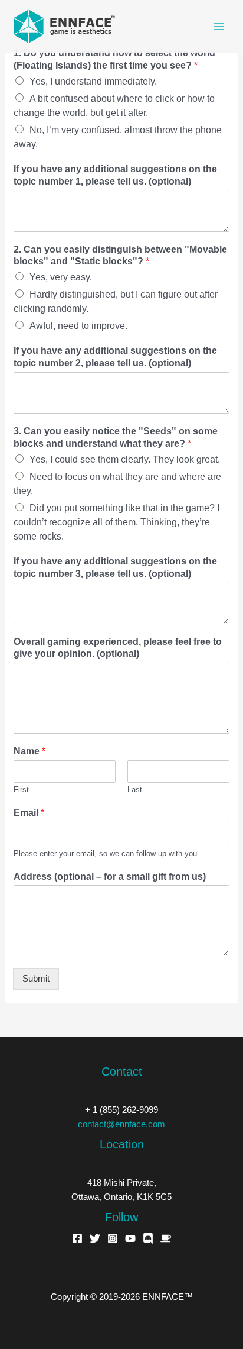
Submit (36, 978)
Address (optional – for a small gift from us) (110, 877)
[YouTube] (130, 1238)
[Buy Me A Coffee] (165, 1238)
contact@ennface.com (121, 1124)
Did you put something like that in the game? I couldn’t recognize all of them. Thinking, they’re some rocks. (116, 522)
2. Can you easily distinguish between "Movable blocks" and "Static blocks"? (120, 255)
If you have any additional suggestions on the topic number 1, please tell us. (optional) (115, 175)
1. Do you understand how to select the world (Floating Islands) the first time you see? (114, 59)
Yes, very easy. (60, 277)
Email (29, 813)
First (21, 789)
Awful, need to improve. (78, 326)
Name (29, 751)
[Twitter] (95, 1238)
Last (134, 789)
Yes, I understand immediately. (93, 81)
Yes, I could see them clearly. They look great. (124, 459)
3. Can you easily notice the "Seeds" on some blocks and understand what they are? (116, 437)
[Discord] (148, 1238)
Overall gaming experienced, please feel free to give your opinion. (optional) (118, 648)
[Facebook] (77, 1238)
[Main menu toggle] (218, 26)
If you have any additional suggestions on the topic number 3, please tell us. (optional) (115, 567)
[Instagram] (112, 1238)
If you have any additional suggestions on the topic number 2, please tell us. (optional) (115, 357)
